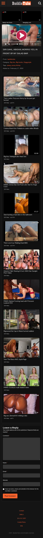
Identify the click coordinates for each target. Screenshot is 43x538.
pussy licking (16, 65)
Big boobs (19, 62)
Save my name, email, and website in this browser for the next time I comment (22, 490)
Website (5, 480)
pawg (9, 65)
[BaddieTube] (21, 3)
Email (5, 471)
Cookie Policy (21, 522)
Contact (21, 511)
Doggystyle (27, 62)
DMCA (21, 514)
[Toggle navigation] (3, 3)
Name (5, 463)
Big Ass (12, 62)
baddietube (11, 59)
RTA (21, 526)
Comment (6, 436)
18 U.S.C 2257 (21, 518)
